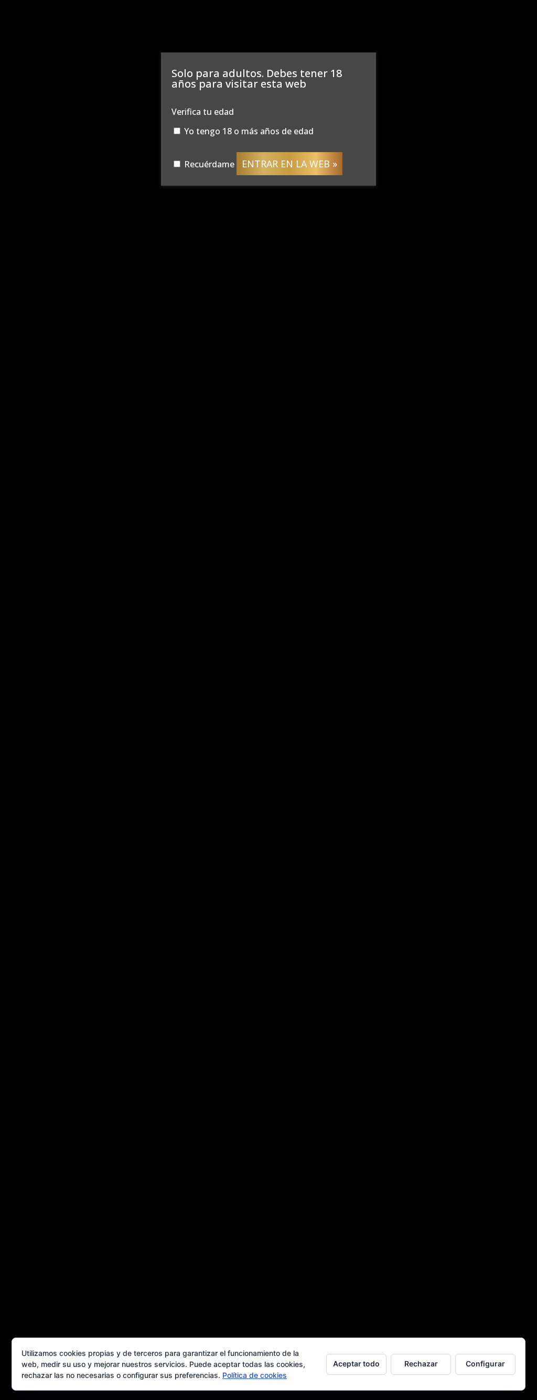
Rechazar (421, 1363)
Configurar (485, 1363)
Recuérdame (208, 164)
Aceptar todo (356, 1363)
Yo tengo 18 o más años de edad (248, 131)
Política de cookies (254, 1375)
